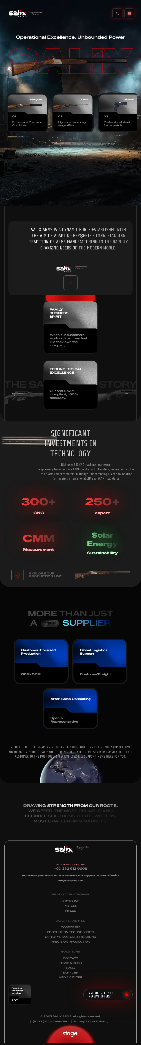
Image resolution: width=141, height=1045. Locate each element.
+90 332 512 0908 (70, 868)
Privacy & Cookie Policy (90, 1021)
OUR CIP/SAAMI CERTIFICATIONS (70, 937)
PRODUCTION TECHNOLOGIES (70, 932)
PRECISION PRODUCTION (70, 941)
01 (54, 143)
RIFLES (70, 910)
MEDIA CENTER (70, 977)
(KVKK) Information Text (51, 1021)
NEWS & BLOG (70, 963)
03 (86, 143)
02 (70, 143)
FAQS (70, 967)
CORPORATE (70, 927)
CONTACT (70, 958)
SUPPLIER (70, 972)
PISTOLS (70, 906)
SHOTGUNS (70, 901)
